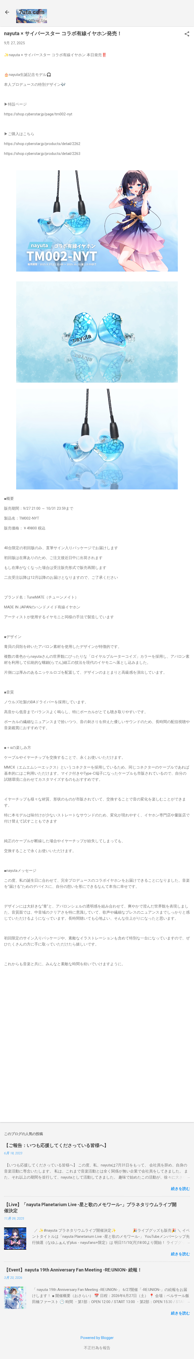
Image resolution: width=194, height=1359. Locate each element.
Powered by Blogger (97, 1337)
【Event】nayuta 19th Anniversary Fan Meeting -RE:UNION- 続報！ (73, 1269)
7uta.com (31, 12)
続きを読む (180, 1188)
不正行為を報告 (97, 1348)
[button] (187, 34)
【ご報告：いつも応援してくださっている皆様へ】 (56, 1145)
